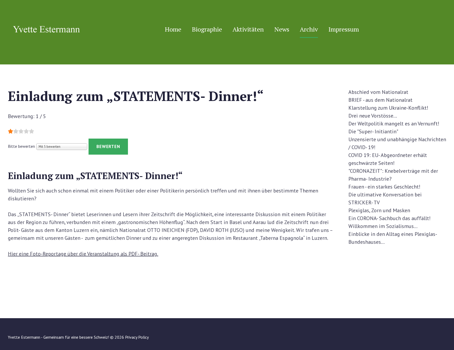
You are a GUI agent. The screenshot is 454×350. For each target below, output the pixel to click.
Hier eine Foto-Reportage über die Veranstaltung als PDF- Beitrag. (83, 253)
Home (173, 29)
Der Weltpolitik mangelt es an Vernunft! (393, 123)
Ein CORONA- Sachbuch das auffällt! (389, 218)
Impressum (343, 29)
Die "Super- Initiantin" (373, 131)
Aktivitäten (248, 29)
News (281, 29)
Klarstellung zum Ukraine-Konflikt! (388, 107)
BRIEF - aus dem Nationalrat (380, 100)
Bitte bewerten (21, 146)
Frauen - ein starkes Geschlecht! (384, 186)
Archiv (309, 29)
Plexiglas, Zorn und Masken (379, 210)
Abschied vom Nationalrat (378, 92)
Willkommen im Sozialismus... (382, 226)
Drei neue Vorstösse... (372, 115)
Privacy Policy (137, 337)
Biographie (207, 29)
